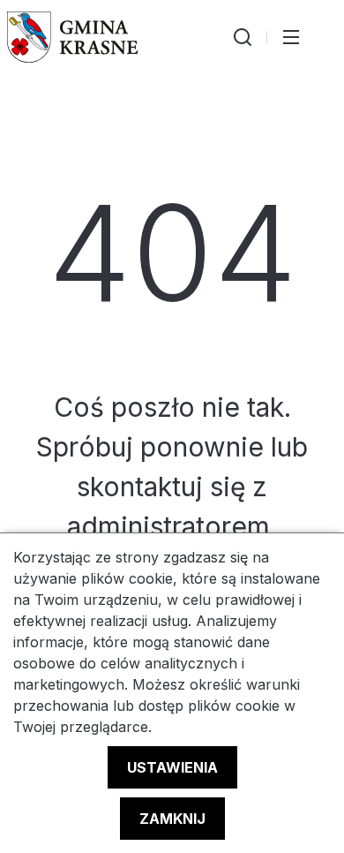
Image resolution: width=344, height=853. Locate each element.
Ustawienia (172, 767)
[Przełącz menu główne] (291, 37)
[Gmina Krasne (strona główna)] (72, 37)
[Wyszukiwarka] (242, 37)
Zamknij (172, 818)
